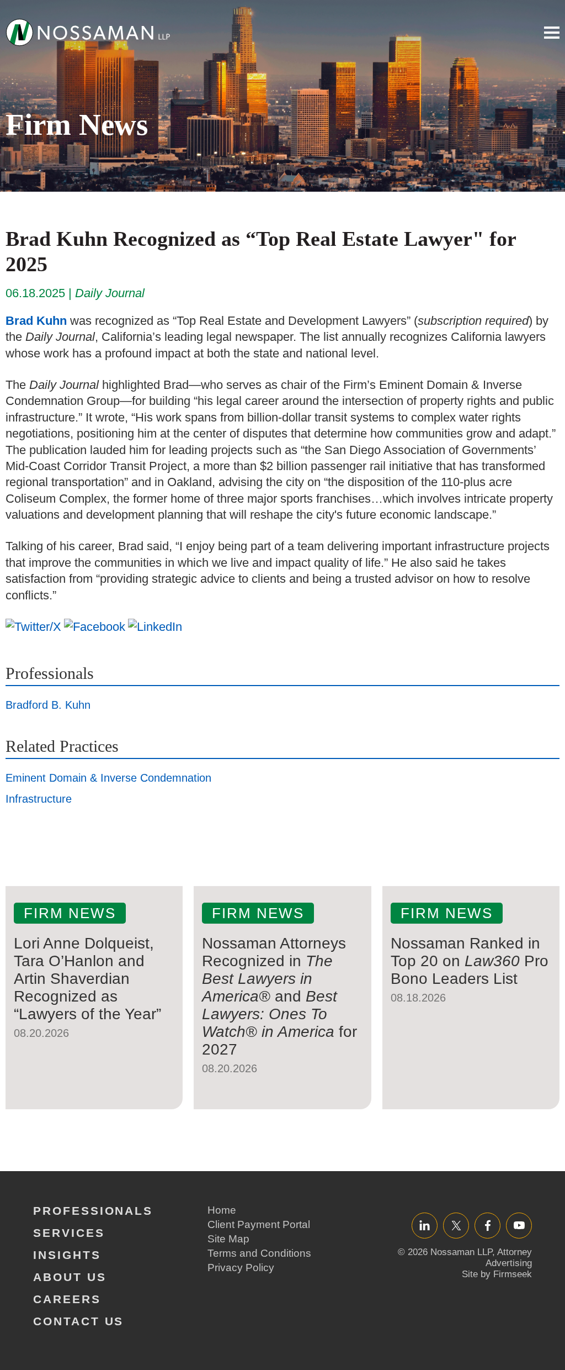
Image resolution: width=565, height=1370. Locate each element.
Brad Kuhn (36, 321)
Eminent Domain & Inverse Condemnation (108, 778)
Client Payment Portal (258, 1224)
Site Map (228, 1239)
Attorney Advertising (509, 1257)
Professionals (93, 1210)
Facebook (487, 1225)
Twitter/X (456, 1225)
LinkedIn (425, 1225)
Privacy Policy (240, 1267)
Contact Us (78, 1321)
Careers (67, 1299)
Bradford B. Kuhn (48, 705)
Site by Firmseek (497, 1274)
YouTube (519, 1225)
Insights (67, 1254)
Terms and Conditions (259, 1253)
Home (221, 1210)
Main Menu (551, 33)
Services (69, 1232)
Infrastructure (39, 799)
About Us (69, 1277)
